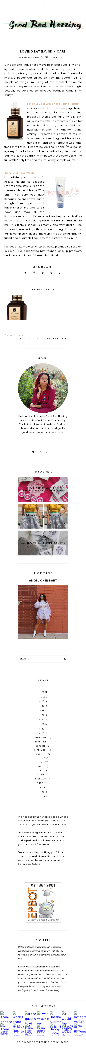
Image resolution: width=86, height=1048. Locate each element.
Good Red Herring (38, 1042)
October (41, 746)
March (41, 774)
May (41, 766)
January (41, 783)
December (41, 737)
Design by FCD (59, 1042)
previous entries (56, 338)
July (41, 758)
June (41, 762)
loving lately (59, 57)
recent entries (28, 338)
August (41, 754)
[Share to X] (25, 272)
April (40, 770)
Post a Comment (14, 335)
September (41, 750)
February (41, 779)
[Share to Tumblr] (51, 272)
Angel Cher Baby (43, 580)
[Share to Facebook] (34, 272)
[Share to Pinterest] (43, 272)
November (40, 742)
